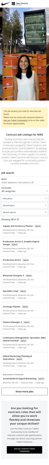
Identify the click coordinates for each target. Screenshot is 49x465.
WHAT (4, 179)
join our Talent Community (15, 120)
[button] (24, 191)
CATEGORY (6, 188)
